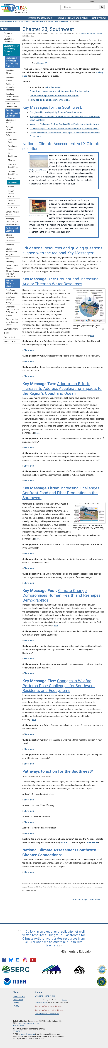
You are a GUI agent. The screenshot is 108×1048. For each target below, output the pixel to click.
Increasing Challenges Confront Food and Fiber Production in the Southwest (64, 124)
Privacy (16, 1006)
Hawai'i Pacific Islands (11, 194)
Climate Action (11, 202)
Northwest (12, 178)
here (92, 335)
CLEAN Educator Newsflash (10, 238)
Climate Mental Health (12, 213)
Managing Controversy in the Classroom (12, 221)
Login (92, 1)
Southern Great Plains (13, 172)
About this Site (19, 997)
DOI (24, 36)
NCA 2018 (12, 208)
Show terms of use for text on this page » (48, 1006)
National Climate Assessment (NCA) (11, 131)
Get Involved (99, 18)
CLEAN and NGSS (11, 121)
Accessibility (18, 1000)
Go (102, 7)
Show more (29, 350)
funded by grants (28, 1034)
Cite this (30, 36)
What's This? (17, 1031)
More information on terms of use (47, 1014)
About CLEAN (10, 342)
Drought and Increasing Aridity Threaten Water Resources (56, 112)
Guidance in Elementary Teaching (11, 87)
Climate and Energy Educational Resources (9, 37)
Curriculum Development (11, 105)
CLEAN (3, 21)
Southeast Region (12, 147)
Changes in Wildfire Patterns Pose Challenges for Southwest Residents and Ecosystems (58, 686)
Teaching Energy (10, 78)
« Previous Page (79, 899)
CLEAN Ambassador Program (11, 252)
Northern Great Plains (13, 165)
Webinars (10, 245)
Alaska (11, 187)
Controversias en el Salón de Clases (12, 322)
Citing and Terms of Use (45, 996)
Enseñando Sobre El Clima (12, 291)
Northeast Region (12, 140)
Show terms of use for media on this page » (49, 1010)
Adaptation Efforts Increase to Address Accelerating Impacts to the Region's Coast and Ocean (62, 388)
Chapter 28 (42, 63)
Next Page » (95, 899)
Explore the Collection (40, 18)
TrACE (6, 333)
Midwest (11, 160)
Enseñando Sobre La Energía (11, 300)
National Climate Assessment (58, 21)
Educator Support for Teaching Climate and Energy (26, 21)
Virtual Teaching (10, 260)
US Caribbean (12, 154)
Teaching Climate (10, 71)
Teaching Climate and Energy (71, 18)
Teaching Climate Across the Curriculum (12, 97)
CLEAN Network (11, 329)
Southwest (12, 182)
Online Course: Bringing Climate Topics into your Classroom (12, 271)
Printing (16, 1003)
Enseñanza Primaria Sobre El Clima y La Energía (12, 311)
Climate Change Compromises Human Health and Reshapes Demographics (64, 128)
